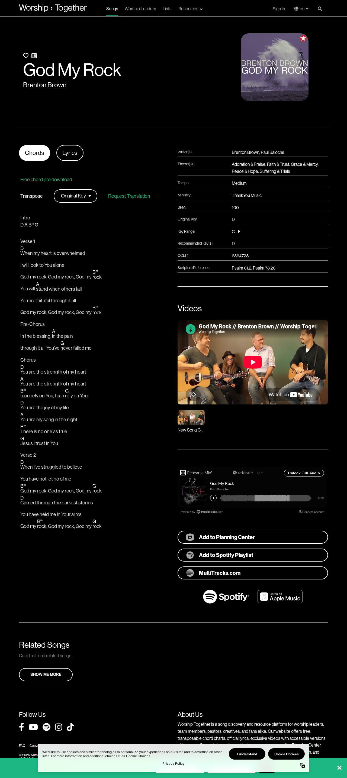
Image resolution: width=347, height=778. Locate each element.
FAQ (22, 746)
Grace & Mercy (304, 164)
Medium (239, 183)
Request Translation (129, 196)
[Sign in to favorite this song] (25, 56)
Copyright (37, 746)
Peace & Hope (245, 171)
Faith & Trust (278, 164)
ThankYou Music (247, 195)
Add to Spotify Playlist (226, 555)
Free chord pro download (46, 179)
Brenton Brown (44, 85)
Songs (112, 8)
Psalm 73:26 (264, 268)
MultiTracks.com (219, 573)
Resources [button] (188, 8)
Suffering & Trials (275, 171)
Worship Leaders (140, 8)
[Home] (53, 8)
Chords (34, 153)
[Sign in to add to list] (34, 56)
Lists (167, 8)
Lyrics (70, 153)
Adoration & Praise (248, 164)
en (302, 8)
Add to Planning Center (227, 537)
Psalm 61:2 (241, 268)
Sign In (279, 8)
